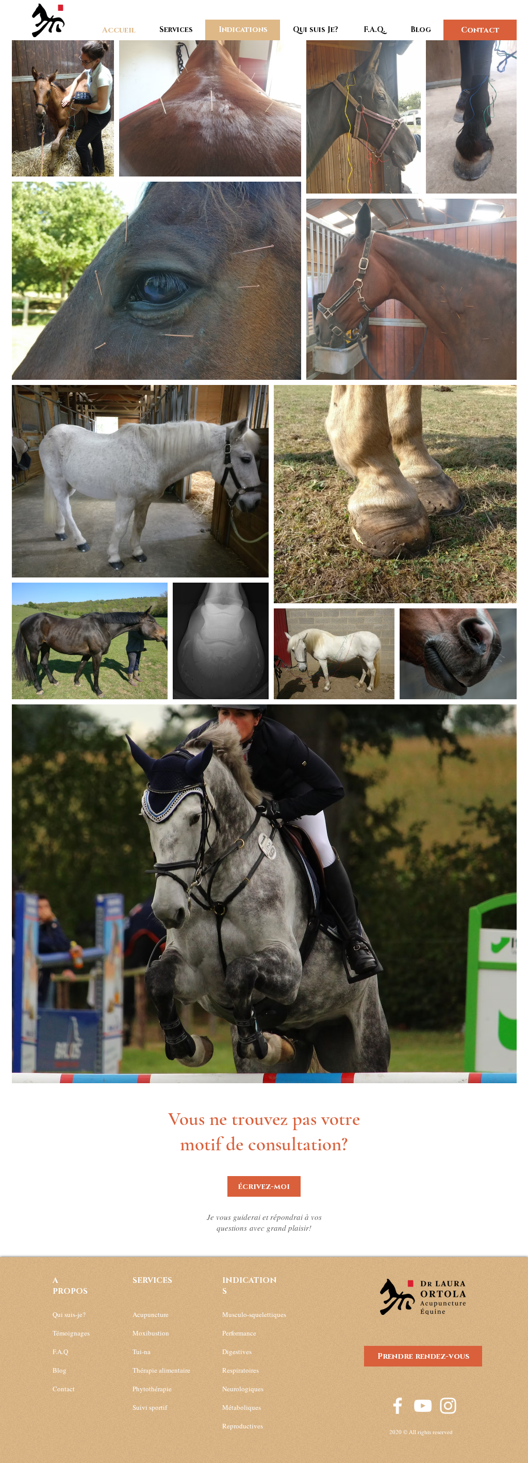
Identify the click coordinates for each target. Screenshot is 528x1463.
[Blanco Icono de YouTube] (423, 1406)
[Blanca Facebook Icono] (397, 1406)
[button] (175, 30)
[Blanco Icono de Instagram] (448, 1406)
